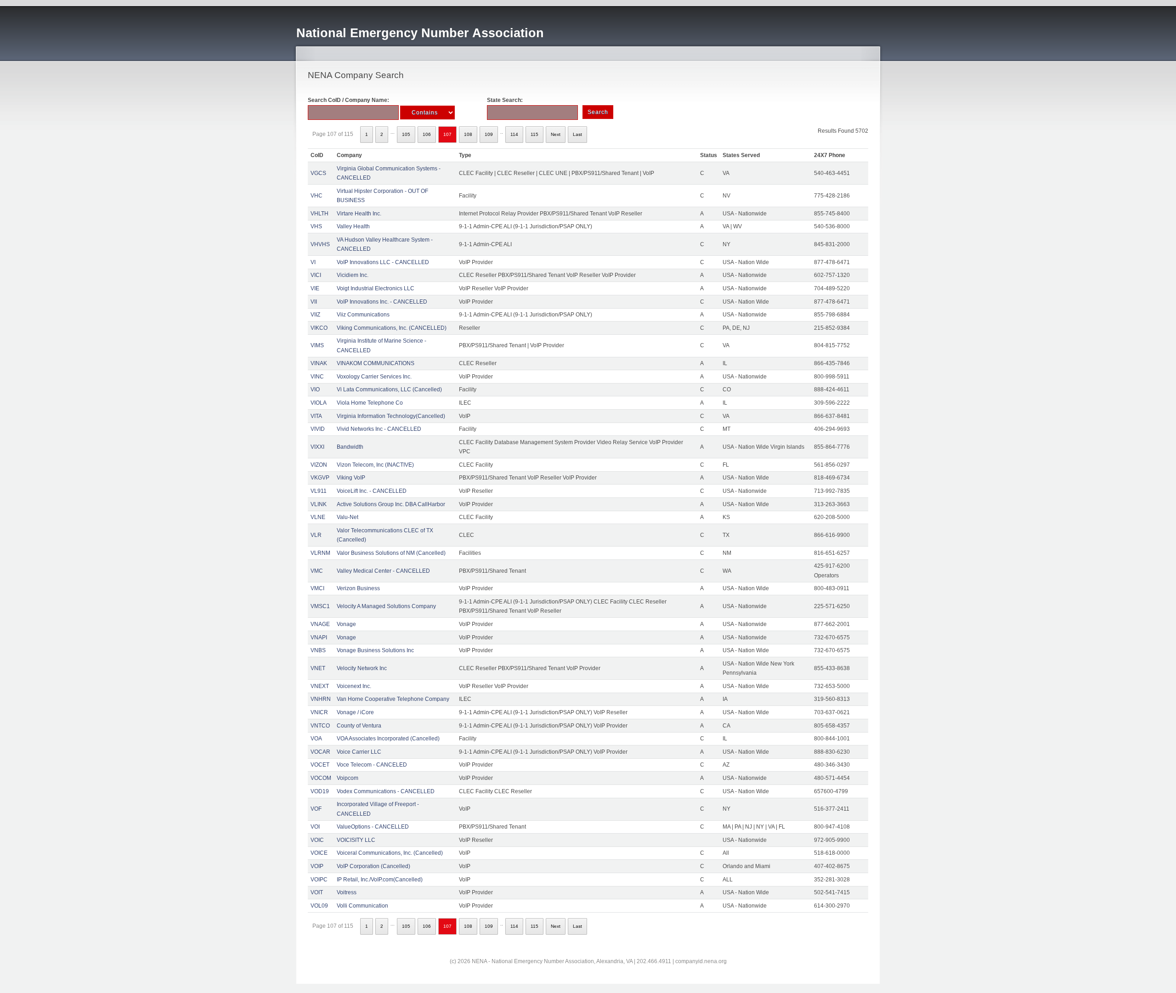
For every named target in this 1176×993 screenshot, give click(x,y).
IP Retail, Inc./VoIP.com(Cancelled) (380, 879)
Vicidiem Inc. (352, 275)
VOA (316, 738)
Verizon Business (358, 588)
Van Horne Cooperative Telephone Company (393, 699)
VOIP (317, 866)
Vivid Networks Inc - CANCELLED (379, 429)
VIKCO (319, 328)
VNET (318, 668)
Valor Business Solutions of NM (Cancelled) (391, 553)
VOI (315, 827)
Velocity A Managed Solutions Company (386, 606)
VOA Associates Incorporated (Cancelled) (388, 738)
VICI (316, 275)
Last (577, 134)
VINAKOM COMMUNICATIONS (375, 363)
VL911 (319, 491)
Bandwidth (350, 447)
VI (313, 262)
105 (406, 134)
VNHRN (321, 699)
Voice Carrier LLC (359, 752)
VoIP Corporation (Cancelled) (373, 866)
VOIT (317, 892)
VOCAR (320, 752)
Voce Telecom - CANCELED (372, 765)
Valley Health (353, 226)
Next (555, 134)
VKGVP (320, 477)
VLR (316, 535)
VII (314, 302)
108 (468, 134)
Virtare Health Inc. (359, 213)
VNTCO (320, 725)
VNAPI (319, 637)
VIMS (317, 345)
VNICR (319, 712)
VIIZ (315, 314)
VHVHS (320, 244)
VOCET (320, 765)
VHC (316, 195)
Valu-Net (347, 517)
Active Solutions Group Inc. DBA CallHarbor (391, 504)
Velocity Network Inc (362, 668)
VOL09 (319, 906)
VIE (315, 288)
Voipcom (347, 778)
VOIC (317, 840)
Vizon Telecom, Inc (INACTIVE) (375, 465)
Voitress (346, 892)
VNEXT (320, 686)
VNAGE (320, 624)
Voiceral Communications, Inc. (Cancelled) (390, 853)
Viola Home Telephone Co (370, 403)
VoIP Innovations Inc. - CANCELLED (382, 302)
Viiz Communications (363, 314)
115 (534, 134)
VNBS (318, 650)
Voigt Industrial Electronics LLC (375, 288)
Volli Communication (362, 906)
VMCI (317, 588)
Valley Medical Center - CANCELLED (383, 571)
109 (489, 134)
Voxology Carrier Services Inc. (374, 376)
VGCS (318, 173)
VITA (316, 416)
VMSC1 (320, 606)
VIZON (319, 465)
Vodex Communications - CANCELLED (386, 791)
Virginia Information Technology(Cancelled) (391, 416)
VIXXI (317, 447)
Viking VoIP (351, 477)
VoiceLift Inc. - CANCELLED (372, 491)
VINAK (319, 363)
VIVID (318, 429)
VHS (316, 226)
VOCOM (321, 778)
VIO (315, 389)
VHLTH (319, 213)
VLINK (319, 504)
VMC (317, 571)
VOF (316, 809)
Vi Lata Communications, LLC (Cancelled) (389, 389)
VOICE (319, 853)
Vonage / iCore (355, 712)
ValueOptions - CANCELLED (373, 827)
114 (514, 134)
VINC (317, 376)
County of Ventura (359, 725)
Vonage (346, 624)
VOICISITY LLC (356, 840)
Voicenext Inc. (354, 686)
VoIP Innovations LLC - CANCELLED (383, 262)
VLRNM (320, 553)
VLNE (318, 517)
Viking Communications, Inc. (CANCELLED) (392, 328)
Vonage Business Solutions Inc (375, 650)
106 (427, 134)
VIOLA (319, 403)
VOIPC (319, 879)
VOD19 (320, 791)
